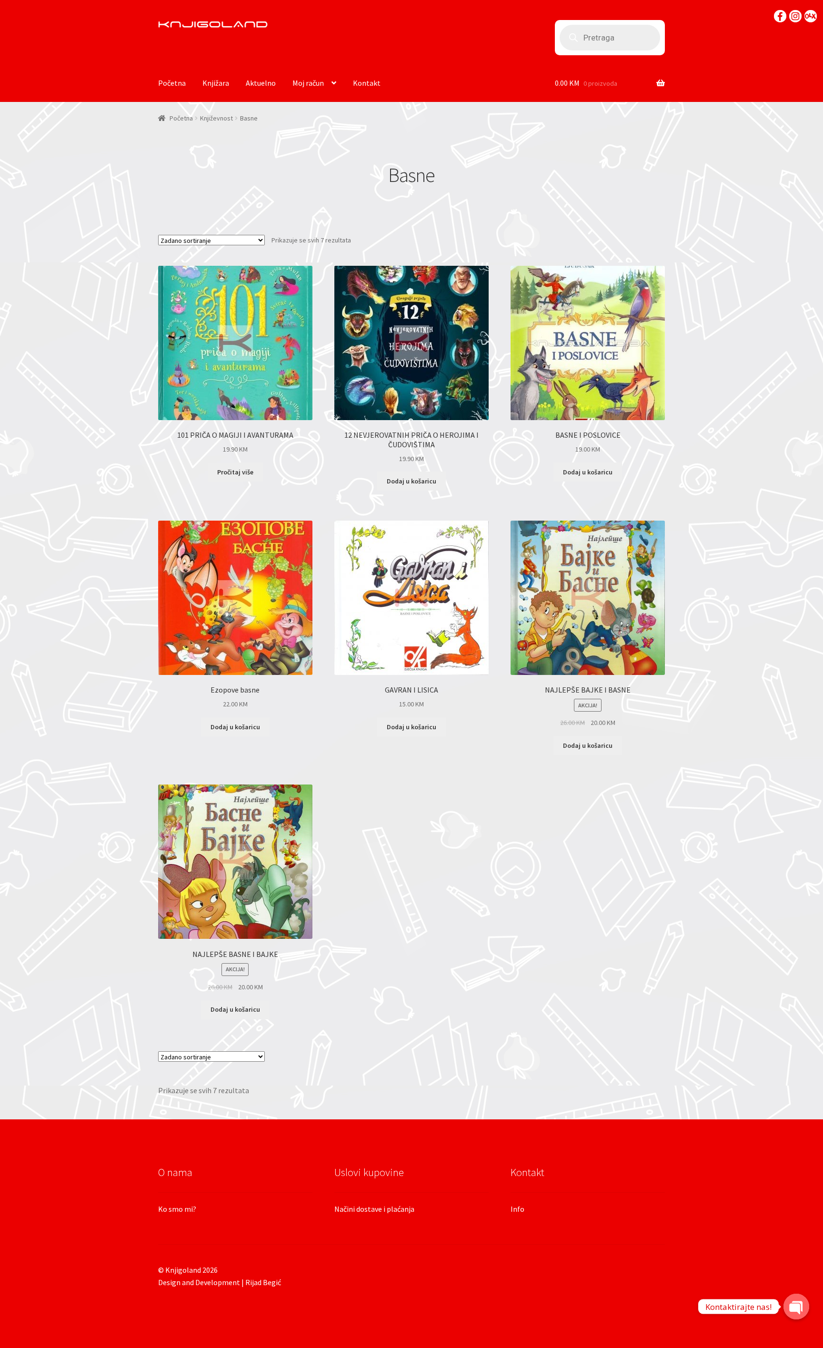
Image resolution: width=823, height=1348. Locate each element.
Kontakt (367, 83)
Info (517, 1209)
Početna (172, 83)
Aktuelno (261, 83)
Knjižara (215, 83)
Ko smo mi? (177, 1209)
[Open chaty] (796, 1306)
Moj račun (308, 83)
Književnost (216, 118)
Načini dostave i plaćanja (374, 1209)
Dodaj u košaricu (411, 481)
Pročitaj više (235, 472)
